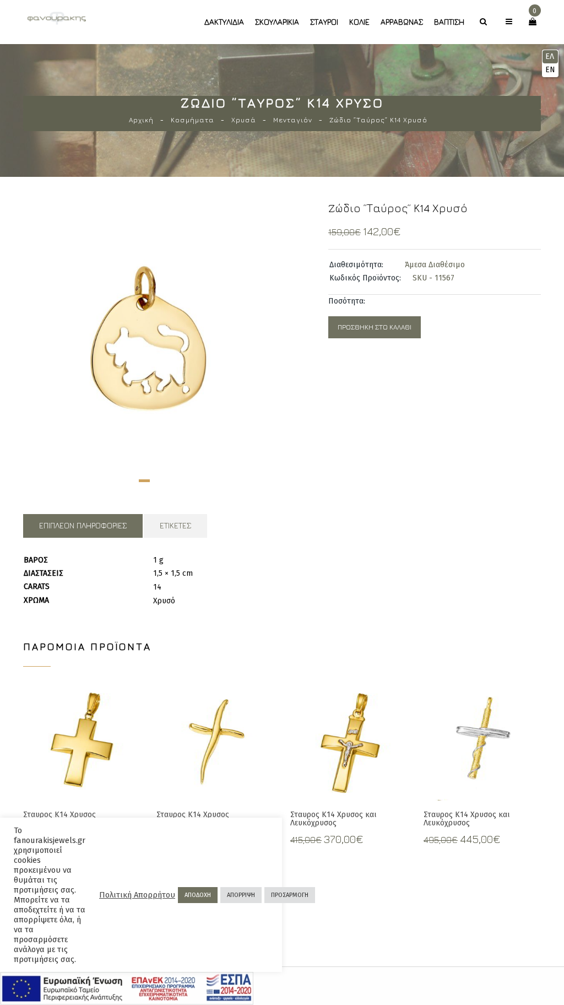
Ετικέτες (175, 525)
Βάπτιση (449, 21)
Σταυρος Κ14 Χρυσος (59, 814)
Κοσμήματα (192, 120)
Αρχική (141, 120)
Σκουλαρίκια (277, 21)
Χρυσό (164, 601)
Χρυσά (243, 120)
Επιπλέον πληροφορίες (83, 525)
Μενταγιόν (292, 120)
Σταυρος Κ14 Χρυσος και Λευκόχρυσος (333, 819)
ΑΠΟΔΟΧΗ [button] (198, 895)
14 (157, 587)
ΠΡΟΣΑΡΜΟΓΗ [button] (289, 895)
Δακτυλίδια (224, 21)
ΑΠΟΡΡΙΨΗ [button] (241, 895)
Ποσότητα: (346, 301)
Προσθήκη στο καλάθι (374, 327)
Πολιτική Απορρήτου (137, 895)
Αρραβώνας (402, 21)
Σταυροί (324, 21)
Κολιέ (359, 21)
